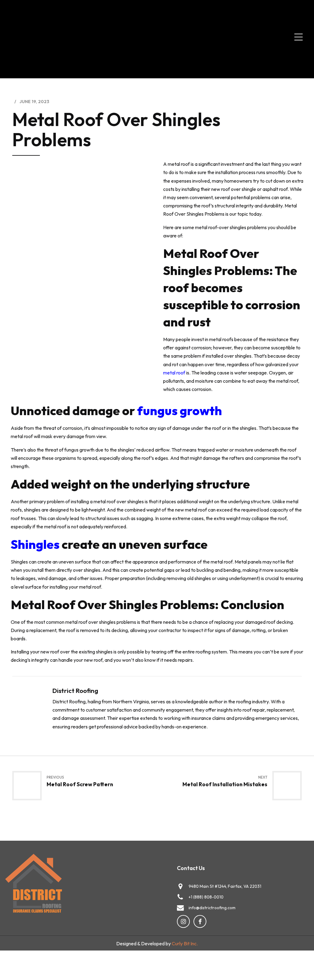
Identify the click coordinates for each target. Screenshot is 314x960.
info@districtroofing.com (212, 907)
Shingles (35, 544)
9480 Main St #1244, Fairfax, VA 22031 (225, 886)
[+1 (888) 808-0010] (180, 897)
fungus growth (179, 410)
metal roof (174, 373)
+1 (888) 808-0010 (206, 897)
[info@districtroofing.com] (180, 907)
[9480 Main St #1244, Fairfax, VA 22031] (180, 886)
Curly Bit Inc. (185, 943)
